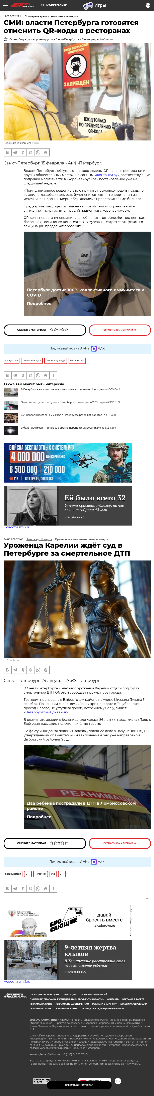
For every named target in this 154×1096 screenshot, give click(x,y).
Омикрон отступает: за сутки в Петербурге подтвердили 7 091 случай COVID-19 (70, 402)
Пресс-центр (70, 994)
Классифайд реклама (133, 1004)
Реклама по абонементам (72, 1004)
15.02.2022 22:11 (12, 16)
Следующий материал (79, 1085)
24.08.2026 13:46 (13, 539)
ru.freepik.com (12, 660)
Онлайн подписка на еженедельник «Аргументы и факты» (67, 999)
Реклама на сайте (41, 1004)
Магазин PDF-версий (94, 994)
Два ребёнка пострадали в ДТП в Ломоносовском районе (81, 806)
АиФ (36, 142)
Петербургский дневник (46, 712)
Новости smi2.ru (17, 527)
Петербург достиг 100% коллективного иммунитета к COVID (85, 293)
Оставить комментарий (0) (120, 330)
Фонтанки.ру (107, 175)
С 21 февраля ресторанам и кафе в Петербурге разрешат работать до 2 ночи (68, 414)
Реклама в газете (133, 999)
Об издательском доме (45, 994)
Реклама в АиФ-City (104, 1004)
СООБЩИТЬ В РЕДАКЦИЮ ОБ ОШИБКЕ (102, 1008)
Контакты (113, 999)
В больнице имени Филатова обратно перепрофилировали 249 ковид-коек (68, 427)
